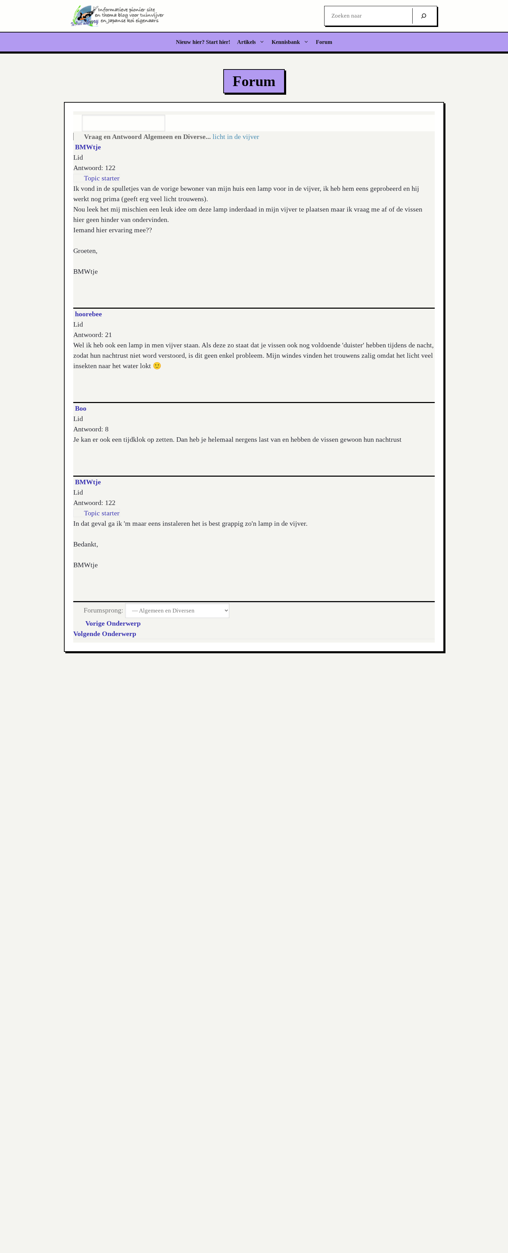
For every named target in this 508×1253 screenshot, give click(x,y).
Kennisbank (286, 42)
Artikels (246, 42)
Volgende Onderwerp (106, 633)
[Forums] (78, 136)
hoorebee (88, 314)
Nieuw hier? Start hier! (203, 42)
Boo (80, 408)
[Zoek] (423, 16)
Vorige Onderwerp (111, 623)
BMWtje (88, 147)
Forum (324, 42)
